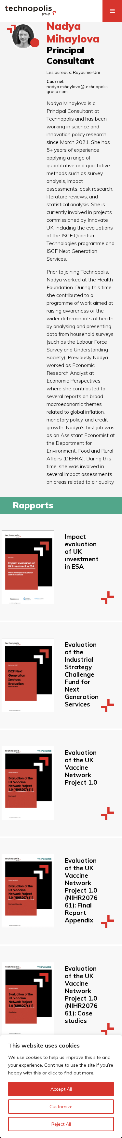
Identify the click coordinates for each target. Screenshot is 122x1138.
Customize (61, 1106)
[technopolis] (30, 13)
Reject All (61, 1124)
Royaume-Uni (86, 72)
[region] (61, 1086)
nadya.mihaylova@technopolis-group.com (78, 89)
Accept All (61, 1089)
